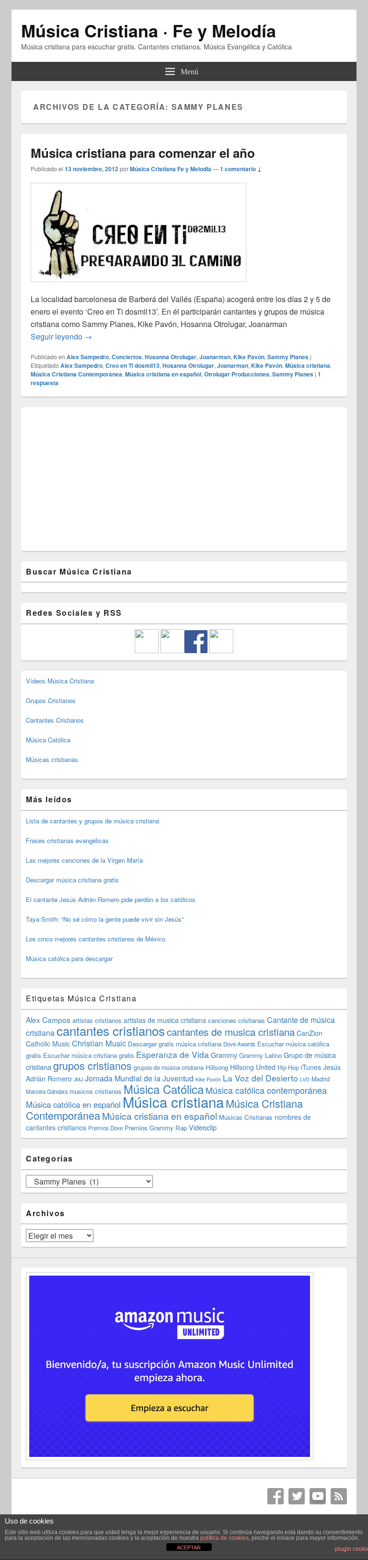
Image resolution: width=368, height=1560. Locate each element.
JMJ (78, 1079)
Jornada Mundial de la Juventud (139, 1078)
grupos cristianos (92, 1065)
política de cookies (224, 1538)
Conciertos (127, 356)
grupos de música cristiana (169, 1067)
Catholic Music (48, 1043)
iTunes (311, 1067)
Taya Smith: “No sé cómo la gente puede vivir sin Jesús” (105, 919)
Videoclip (203, 1127)
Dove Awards (239, 1044)
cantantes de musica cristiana (231, 1031)
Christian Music (99, 1043)
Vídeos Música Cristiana (60, 680)
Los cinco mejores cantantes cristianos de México (95, 938)
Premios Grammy (149, 1127)
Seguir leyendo (61, 336)
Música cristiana (307, 365)
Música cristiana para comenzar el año (143, 153)
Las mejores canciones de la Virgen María (84, 860)
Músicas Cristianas (246, 1117)
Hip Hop (288, 1067)
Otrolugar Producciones (236, 374)
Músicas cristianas (52, 759)
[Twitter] (296, 1496)
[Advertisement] (184, 479)
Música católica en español (73, 1104)
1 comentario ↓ (241, 168)
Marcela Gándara (47, 1091)
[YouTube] (318, 1496)
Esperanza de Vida (172, 1054)
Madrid (320, 1079)
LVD (305, 1079)
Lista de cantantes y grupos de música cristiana (92, 820)
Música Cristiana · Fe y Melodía (148, 30)
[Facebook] (275, 1496)
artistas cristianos (97, 1020)
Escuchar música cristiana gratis (88, 1055)
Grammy (224, 1055)
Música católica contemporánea (266, 1090)
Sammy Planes (288, 356)
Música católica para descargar (69, 958)
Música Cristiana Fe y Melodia (170, 168)
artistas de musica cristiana (165, 1020)
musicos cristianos (95, 1091)
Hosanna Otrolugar (170, 356)
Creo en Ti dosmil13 (132, 365)
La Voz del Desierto (260, 1078)
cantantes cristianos (111, 1030)
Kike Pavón (248, 356)
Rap (181, 1127)
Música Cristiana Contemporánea (76, 374)
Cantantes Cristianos (55, 720)
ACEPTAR (189, 1547)
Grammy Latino (260, 1055)
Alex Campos (48, 1019)
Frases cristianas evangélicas (67, 840)
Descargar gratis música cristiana (174, 1043)
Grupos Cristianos (51, 700)
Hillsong (217, 1067)
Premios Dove (105, 1128)
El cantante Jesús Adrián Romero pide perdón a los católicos (111, 899)
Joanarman (214, 356)
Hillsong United (253, 1067)
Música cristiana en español (163, 374)
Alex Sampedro (88, 356)
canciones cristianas (236, 1020)
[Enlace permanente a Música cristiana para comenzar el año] (138, 286)
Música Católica (48, 739)
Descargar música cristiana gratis (72, 879)
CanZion (309, 1033)
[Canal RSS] (339, 1496)
